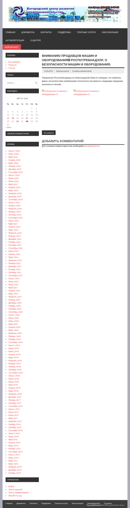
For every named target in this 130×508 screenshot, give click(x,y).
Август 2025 (14, 175)
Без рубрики (49, 133)
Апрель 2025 (14, 187)
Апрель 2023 (14, 226)
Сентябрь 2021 (16, 275)
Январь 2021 (15, 299)
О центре (35, 40)
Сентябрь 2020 (16, 312)
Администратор (62, 71)
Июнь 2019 (14, 351)
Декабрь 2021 (15, 266)
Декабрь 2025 (15, 169)
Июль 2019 (14, 348)
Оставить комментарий (82, 71)
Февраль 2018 (15, 394)
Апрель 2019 (14, 354)
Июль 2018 (14, 378)
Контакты (46, 32)
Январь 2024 (15, 211)
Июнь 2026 (14, 154)
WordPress (106, 505)
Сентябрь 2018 (16, 372)
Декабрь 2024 (15, 196)
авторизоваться (91, 146)
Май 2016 (13, 439)
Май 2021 (13, 287)
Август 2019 (14, 345)
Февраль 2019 (15, 360)
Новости (13, 65)
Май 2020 (13, 324)
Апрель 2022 (14, 254)
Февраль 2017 (15, 421)
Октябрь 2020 (15, 308)
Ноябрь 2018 (15, 366)
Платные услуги (86, 32)
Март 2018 (13, 391)
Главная (10, 32)
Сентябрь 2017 (16, 406)
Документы (27, 32)
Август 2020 (14, 315)
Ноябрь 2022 (15, 242)
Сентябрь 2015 (16, 451)
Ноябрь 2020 (15, 305)
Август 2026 (14, 151)
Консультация (110, 32)
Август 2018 (14, 375)
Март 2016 (13, 445)
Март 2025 (13, 190)
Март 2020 (13, 330)
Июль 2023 (14, 220)
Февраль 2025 (15, 193)
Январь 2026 (15, 166)
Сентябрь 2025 (16, 172)
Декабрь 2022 (15, 239)
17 (8, 118)
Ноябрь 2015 (15, 448)
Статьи (12, 68)
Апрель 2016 (14, 442)
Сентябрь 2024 (16, 199)
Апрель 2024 (14, 205)
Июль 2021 (14, 281)
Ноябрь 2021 (15, 269)
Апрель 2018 (14, 387)
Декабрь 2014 (15, 470)
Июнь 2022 (14, 251)
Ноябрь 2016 (15, 424)
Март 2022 (13, 257)
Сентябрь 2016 (16, 430)
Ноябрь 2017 (15, 400)
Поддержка (64, 32)
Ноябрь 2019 (15, 339)
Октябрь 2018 (15, 369)
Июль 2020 (14, 318)
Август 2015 (14, 454)
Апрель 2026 (14, 160)
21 (27, 118)
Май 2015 (13, 460)
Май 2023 (13, 223)
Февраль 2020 (15, 333)
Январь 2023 (15, 236)
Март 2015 (13, 463)
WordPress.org (15, 495)
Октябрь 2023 (15, 214)
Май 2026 (13, 157)
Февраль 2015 (15, 466)
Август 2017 (14, 409)
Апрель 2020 (14, 327)
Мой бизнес (12, 47)
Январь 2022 (15, 263)
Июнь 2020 (14, 321)
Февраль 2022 (15, 260)
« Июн (8, 127)
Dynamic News (118, 505)
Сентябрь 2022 (16, 248)
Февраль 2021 (15, 296)
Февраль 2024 (15, 208)
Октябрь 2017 (15, 403)
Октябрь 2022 (15, 245)
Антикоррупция (15, 40)
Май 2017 (13, 418)
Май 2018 (13, 384)
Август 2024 (14, 202)
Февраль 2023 (15, 233)
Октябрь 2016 (15, 427)
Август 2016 (14, 433)
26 (17, 121)
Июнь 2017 (14, 415)
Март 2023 (13, 229)
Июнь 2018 (14, 381)
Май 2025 (13, 184)
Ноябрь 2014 (15, 473)
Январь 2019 (15, 363)
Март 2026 (13, 163)
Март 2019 (13, 357)
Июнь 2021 (14, 284)
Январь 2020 (15, 336)
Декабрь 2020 (15, 302)
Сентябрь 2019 (16, 342)
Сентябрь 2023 (16, 217)
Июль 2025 (14, 178)
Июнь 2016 (14, 436)
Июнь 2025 (14, 181)
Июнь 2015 (14, 457)
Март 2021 (13, 293)
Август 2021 (14, 278)
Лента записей (15, 489)
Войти (11, 486)
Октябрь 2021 (15, 272)
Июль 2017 (14, 412)
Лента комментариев (18, 492)
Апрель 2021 (14, 290)
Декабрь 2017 (15, 397)
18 (13, 118)
